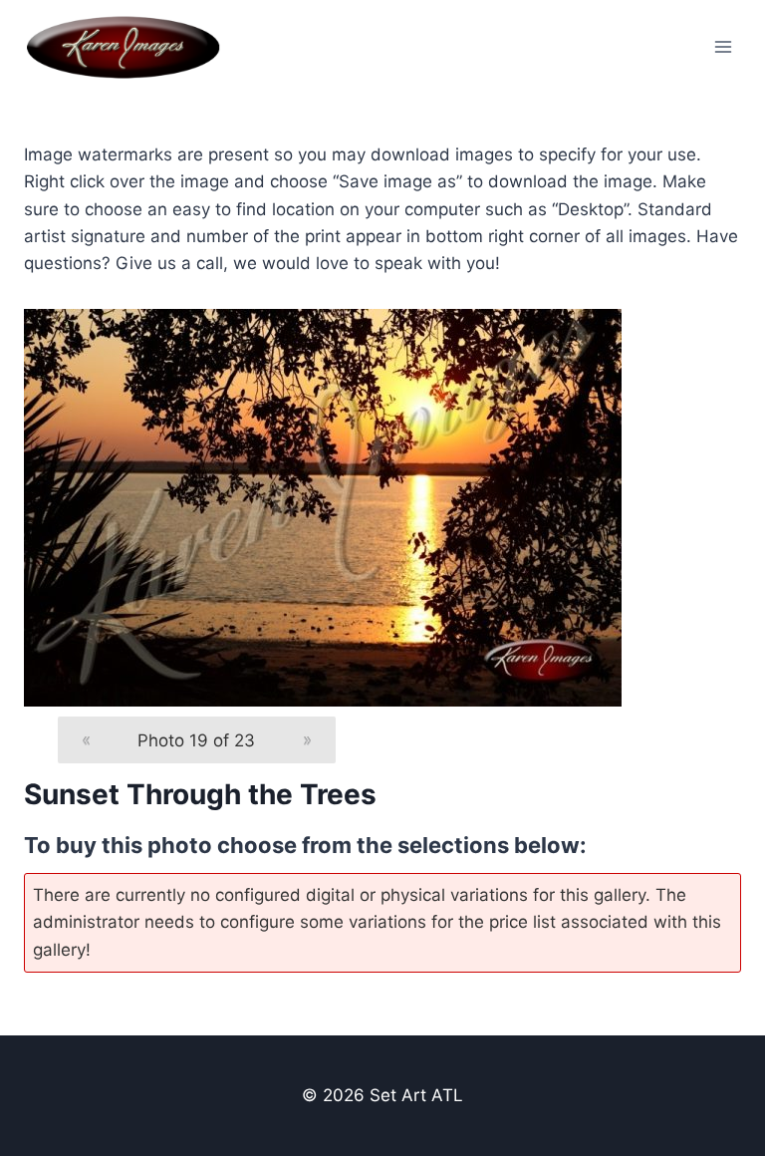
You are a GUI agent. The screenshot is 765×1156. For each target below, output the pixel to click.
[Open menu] (722, 46)
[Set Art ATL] (132, 47)
